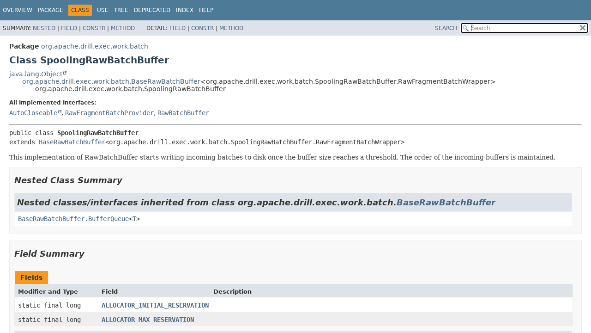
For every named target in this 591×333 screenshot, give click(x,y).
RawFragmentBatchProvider (109, 113)
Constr (94, 28)
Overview (17, 10)
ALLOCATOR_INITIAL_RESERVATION (155, 305)
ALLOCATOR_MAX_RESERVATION (148, 319)
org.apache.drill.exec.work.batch (94, 46)
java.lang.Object (35, 74)
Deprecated (152, 10)
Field (69, 28)
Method (123, 28)
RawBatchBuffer (183, 113)
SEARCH (446, 28)
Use (103, 10)
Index (184, 10)
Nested (44, 28)
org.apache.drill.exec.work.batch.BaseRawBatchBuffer (111, 81)
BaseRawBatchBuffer (72, 142)
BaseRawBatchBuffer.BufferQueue (73, 218)
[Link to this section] (129, 180)
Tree (121, 10)
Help (206, 10)
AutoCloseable (33, 113)
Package (50, 10)
